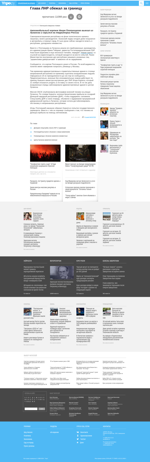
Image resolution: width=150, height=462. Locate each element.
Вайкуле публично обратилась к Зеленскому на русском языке (32, 373)
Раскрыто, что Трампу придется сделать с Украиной (45, 182)
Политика (52, 3)
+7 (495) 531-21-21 (108, 437)
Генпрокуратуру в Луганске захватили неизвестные (51, 136)
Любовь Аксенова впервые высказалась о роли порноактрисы (88, 379)
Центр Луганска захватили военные (45, 140)
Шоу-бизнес (42, 3)
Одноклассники (86, 436)
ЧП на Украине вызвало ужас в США (60, 361)
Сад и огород (73, 3)
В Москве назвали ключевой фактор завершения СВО (60, 384)
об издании (54, 432)
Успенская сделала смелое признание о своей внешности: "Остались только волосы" (80, 189)
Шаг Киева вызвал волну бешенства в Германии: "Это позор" (86, 368)
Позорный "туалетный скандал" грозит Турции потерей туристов (87, 373)
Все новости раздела (29, 249)
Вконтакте (84, 432)
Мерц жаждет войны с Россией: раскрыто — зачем (87, 384)
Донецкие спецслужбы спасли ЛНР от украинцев (50, 128)
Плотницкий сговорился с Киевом (50, 26)
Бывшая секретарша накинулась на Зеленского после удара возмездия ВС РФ (35, 384)
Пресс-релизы (85, 3)
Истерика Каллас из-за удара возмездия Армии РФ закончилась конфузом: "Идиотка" (87, 363)
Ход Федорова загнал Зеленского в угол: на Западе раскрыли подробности (80, 182)
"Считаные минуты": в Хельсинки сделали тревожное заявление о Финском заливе (35, 379)
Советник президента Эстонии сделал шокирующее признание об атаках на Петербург (34, 363)
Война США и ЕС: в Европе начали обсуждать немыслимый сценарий (112, 379)
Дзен (82, 443)
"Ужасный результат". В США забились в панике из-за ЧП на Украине (61, 368)
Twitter (83, 439)
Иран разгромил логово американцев (113, 383)
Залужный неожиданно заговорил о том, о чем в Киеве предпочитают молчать (114, 368)
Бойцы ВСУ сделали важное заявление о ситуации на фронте (61, 373)
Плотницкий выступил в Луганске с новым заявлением (52, 132)
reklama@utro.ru (107, 445)
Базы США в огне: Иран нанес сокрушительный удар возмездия (59, 379)
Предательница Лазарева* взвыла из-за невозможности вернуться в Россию (45, 195)
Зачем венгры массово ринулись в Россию (43, 188)
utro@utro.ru (106, 439)
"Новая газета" (86, 53)
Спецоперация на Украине (26, 3)
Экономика (62, 3)
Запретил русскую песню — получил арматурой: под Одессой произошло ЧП (113, 362)
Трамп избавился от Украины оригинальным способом (32, 368)
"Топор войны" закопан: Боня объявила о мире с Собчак (80, 197)
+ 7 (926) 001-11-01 (108, 443)
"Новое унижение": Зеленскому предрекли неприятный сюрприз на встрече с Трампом (113, 373)
